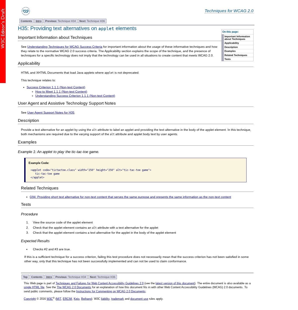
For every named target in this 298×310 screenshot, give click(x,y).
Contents (26, 21)
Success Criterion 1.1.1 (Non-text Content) (56, 87)
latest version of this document (175, 283)
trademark (117, 298)
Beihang (86, 298)
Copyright (30, 298)
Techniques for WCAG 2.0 (229, 10)
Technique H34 (60, 21)
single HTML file (34, 287)
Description (231, 47)
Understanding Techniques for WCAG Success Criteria (64, 46)
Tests (227, 59)
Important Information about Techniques (237, 37)
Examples (230, 51)
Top (25, 277)
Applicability (231, 43)
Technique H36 (92, 21)
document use (139, 298)
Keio (76, 298)
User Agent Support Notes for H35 (50, 112)
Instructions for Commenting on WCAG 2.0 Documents (111, 291)
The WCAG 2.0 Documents (74, 287)
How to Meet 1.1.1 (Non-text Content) (61, 91)
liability (105, 298)
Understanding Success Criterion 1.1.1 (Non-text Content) (75, 95)
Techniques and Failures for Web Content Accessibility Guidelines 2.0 (100, 283)
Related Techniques (235, 55)
